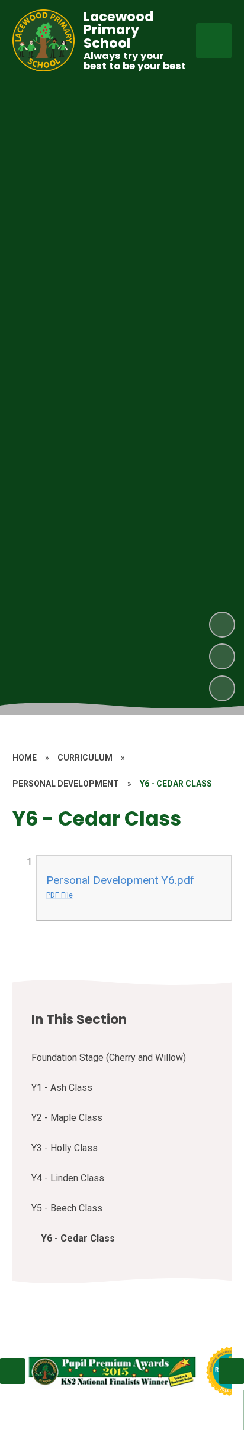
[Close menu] (214, 40)
